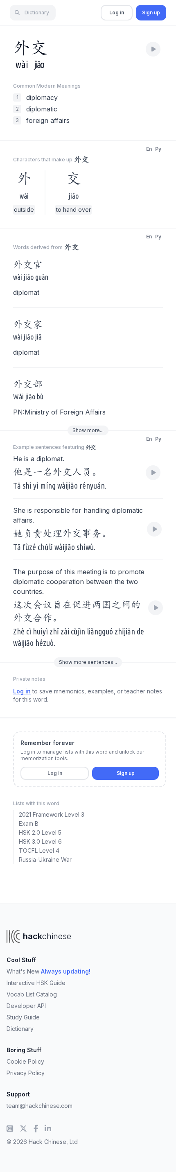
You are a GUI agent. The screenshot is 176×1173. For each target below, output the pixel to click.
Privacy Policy (26, 1072)
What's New (48, 971)
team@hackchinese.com (39, 1105)
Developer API (26, 1005)
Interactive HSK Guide (36, 982)
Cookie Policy (25, 1061)
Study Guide (23, 1017)
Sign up (151, 12)
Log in (116, 12)
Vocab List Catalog (32, 994)
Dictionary (20, 1028)
